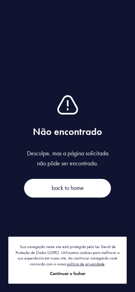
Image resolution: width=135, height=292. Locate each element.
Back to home (68, 188)
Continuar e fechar (68, 273)
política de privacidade (86, 264)
